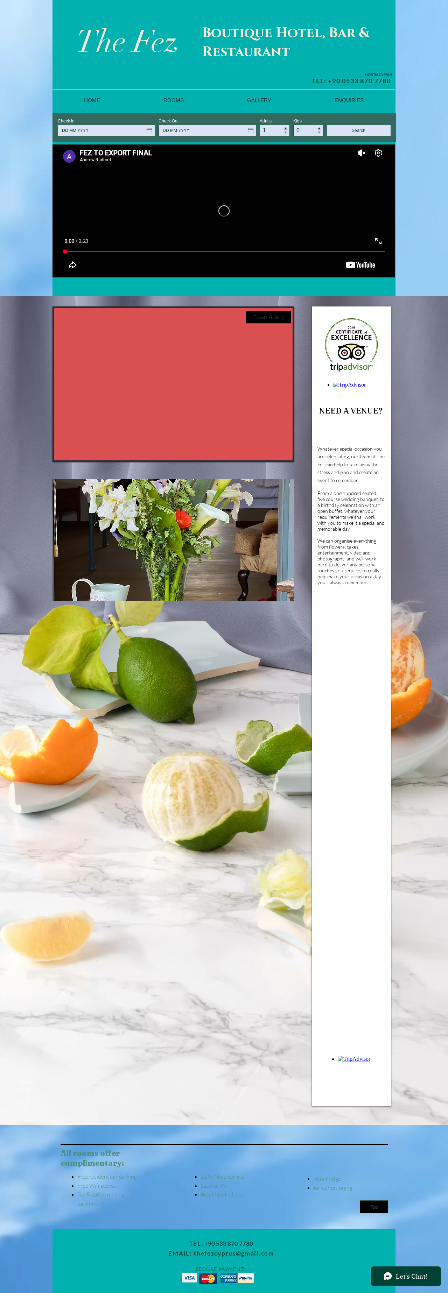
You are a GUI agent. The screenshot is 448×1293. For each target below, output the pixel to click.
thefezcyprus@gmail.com (234, 1253)
